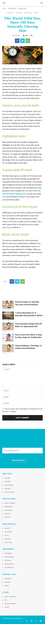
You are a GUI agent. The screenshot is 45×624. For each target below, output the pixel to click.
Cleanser (7, 539)
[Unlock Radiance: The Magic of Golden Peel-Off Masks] (8, 348)
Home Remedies (10, 604)
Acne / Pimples (9, 503)
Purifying (7, 560)
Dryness (7, 514)
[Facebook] (26, 621)
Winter (6, 586)
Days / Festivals (10, 596)
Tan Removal (9, 567)
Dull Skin (7, 481)
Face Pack (8, 542)
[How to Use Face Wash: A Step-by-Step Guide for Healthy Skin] (8, 337)
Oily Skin (7, 488)
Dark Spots (8, 510)
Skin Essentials (28, 12)
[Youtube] (40, 621)
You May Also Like (22, 295)
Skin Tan (7, 517)
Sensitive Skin (9, 492)
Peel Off (36, 12)
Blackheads (8, 506)
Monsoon (7, 579)
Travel (6, 607)
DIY (5, 600)
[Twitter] (36, 621)
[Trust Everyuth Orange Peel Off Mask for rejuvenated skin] (8, 326)
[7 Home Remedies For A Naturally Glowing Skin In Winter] (8, 315)
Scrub (6, 535)
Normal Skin (8, 485)
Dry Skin (7, 478)
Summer (7, 582)
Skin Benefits (12, 8)
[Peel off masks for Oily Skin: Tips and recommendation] (8, 305)
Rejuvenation (9, 564)
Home (4, 8)
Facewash (5, 342)
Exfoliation (8, 553)
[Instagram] (31, 621)
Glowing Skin (22, 8)
